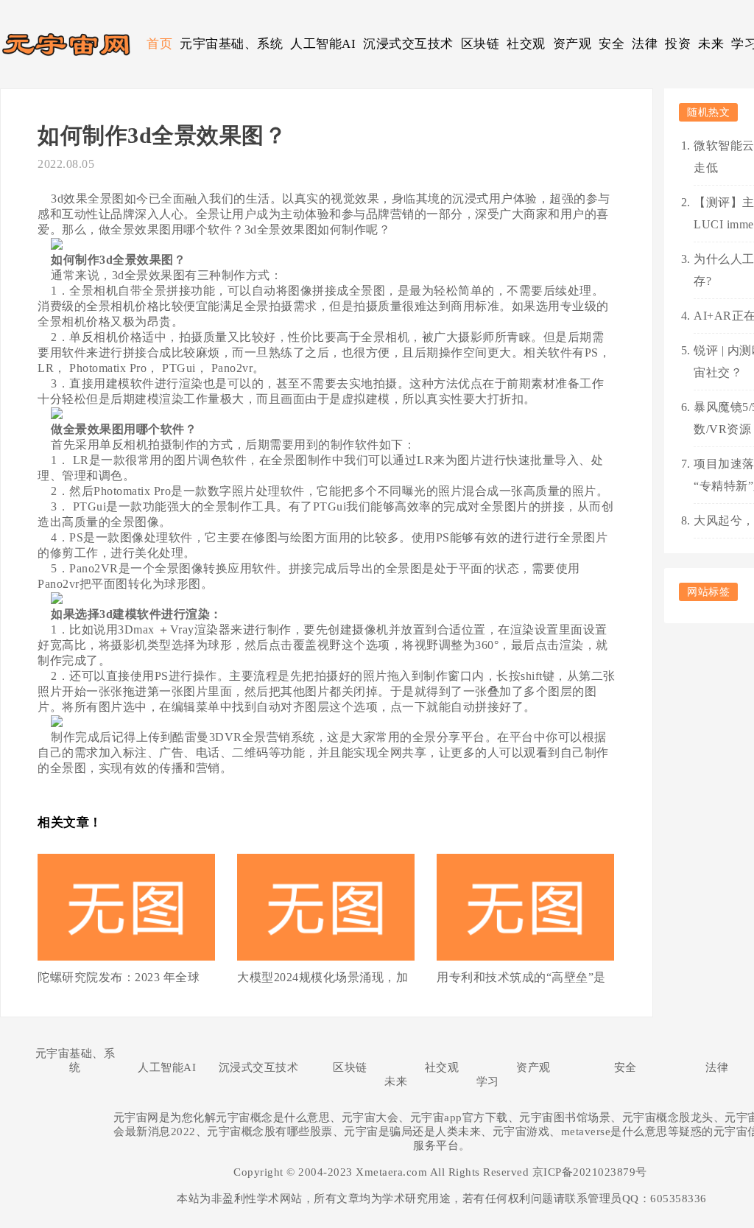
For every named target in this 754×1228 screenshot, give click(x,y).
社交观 (526, 44)
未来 (711, 44)
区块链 (480, 44)
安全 (611, 44)
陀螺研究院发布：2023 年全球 (119, 977)
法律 (645, 44)
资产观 (572, 44)
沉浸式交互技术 (408, 44)
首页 (159, 44)
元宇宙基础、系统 (231, 44)
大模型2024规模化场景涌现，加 (322, 977)
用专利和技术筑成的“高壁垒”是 (521, 977)
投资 (678, 44)
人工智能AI (323, 44)
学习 (487, 1081)
